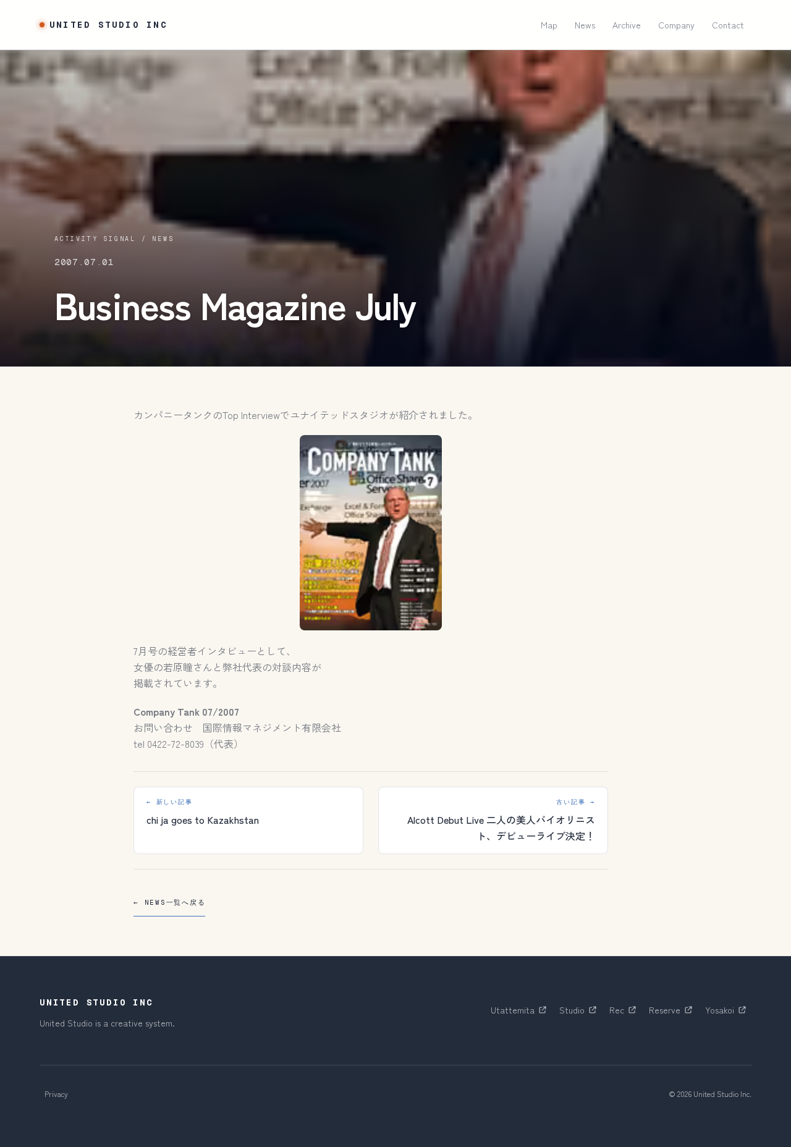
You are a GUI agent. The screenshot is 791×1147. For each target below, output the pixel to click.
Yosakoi (727, 1013)
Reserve (673, 1013)
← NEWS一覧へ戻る (169, 902)
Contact (728, 25)
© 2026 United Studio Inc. (710, 1093)
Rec (625, 1013)
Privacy (56, 1093)
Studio (580, 1013)
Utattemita (521, 1013)
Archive (626, 25)
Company (676, 25)
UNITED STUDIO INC (108, 24)
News (585, 25)
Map (549, 25)
